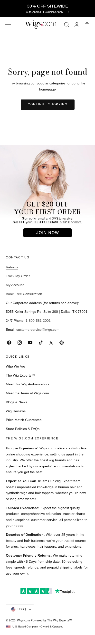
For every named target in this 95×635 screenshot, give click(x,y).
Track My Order (18, 276)
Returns (12, 267)
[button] (7, 24)
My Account (15, 285)
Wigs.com (23, 620)
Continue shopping (47, 104)
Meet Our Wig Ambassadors (27, 384)
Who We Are (15, 366)
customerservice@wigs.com (37, 329)
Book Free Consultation (24, 294)
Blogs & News (16, 402)
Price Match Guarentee (24, 420)
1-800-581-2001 (38, 320)
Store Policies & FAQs (22, 429)
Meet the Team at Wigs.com (27, 393)
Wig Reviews (16, 411)
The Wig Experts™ (20, 375)
